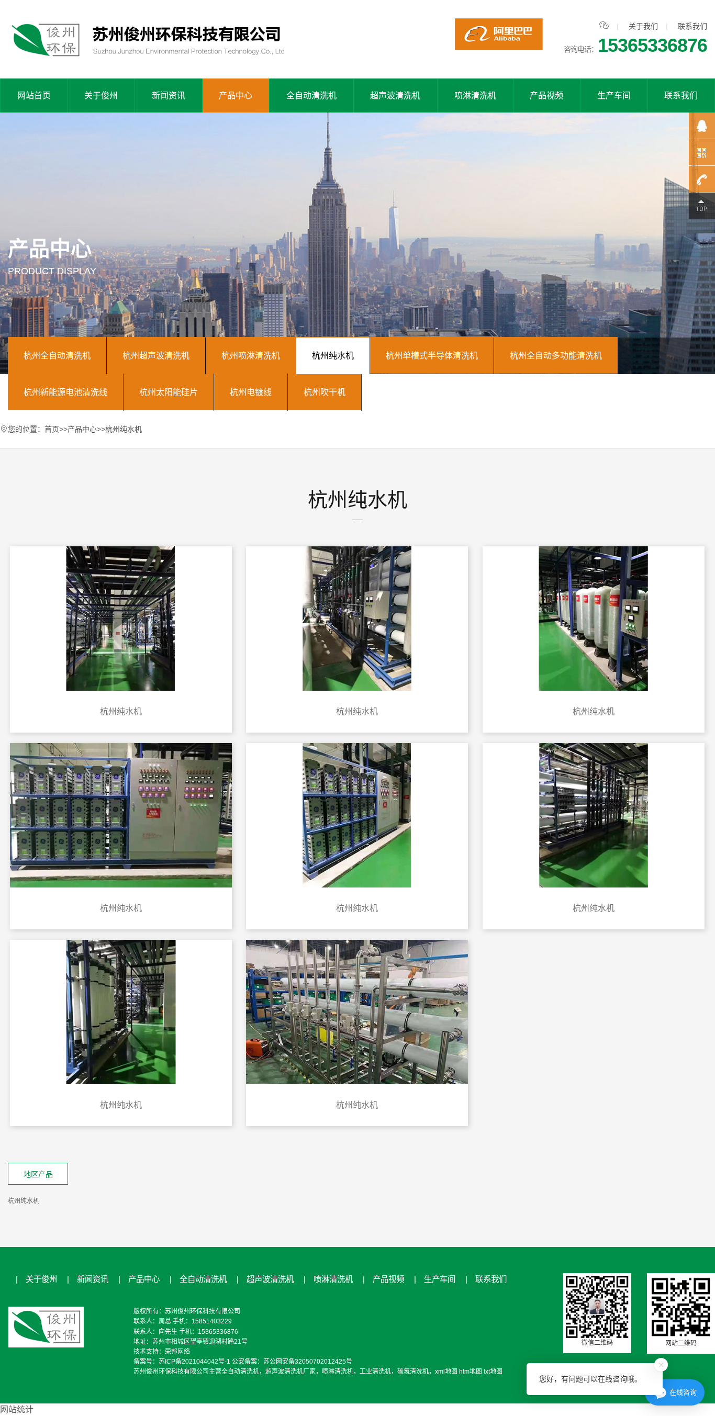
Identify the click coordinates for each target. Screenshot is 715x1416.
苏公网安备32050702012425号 (307, 1361)
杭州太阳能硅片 (168, 392)
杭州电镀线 (251, 392)
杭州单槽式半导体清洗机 (432, 355)
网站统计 (16, 1409)
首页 (51, 429)
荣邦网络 (177, 1351)
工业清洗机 (375, 1371)
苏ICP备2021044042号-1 (194, 1361)
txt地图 (493, 1371)
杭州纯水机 (333, 355)
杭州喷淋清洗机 (250, 355)
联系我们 (692, 26)
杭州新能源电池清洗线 (65, 392)
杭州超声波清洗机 (155, 355)
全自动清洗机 (311, 95)
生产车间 (614, 95)
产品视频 (546, 95)
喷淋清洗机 (475, 95)
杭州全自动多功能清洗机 (556, 355)
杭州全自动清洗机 (57, 355)
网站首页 (34, 95)
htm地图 (470, 1371)
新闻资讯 (168, 95)
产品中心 (235, 95)
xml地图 (446, 1371)
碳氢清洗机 (413, 1371)
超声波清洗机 (395, 95)
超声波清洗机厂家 (290, 1371)
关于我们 (643, 26)
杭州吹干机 (324, 392)
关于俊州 (101, 95)
